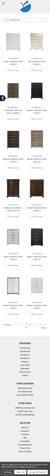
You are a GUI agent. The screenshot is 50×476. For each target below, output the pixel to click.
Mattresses (25, 369)
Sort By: (6, 20)
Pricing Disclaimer (25, 445)
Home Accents (25, 372)
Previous (8, 325)
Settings (7, 472)
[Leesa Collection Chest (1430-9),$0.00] (13, 42)
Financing (25, 434)
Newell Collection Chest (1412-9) (37, 160)
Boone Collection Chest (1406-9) (37, 209)
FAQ (25, 438)
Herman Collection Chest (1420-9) (36, 111)
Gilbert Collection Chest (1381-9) (37, 258)
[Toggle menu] (3, 3)
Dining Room (25, 358)
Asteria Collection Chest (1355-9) (37, 306)
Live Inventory (25, 348)
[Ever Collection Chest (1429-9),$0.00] (37, 42)
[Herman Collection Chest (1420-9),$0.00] (37, 90)
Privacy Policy (25, 448)
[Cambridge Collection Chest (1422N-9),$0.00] (13, 90)
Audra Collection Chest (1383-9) (13, 258)
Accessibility (25, 441)
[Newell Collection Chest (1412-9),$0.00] (37, 139)
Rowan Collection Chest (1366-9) (13, 306)
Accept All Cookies (37, 472)
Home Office (25, 365)
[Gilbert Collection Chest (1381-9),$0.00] (37, 237)
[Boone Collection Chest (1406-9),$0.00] (37, 188)
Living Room (25, 355)
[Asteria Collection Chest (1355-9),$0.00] (37, 285)
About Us (25, 428)
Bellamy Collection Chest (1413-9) (13, 160)
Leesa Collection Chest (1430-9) (13, 62)
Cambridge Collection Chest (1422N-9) (13, 111)
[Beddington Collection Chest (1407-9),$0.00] (13, 188)
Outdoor (25, 375)
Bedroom (25, 362)
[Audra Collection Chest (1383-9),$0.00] (13, 237)
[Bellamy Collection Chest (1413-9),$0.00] (13, 139)
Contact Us (25, 431)
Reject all (20, 472)
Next (44, 328)
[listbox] (18, 20)
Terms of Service (25, 452)
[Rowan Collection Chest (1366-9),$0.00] (13, 285)
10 (27, 328)
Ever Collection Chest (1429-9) (37, 62)
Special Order (25, 351)
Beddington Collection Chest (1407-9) (13, 209)
